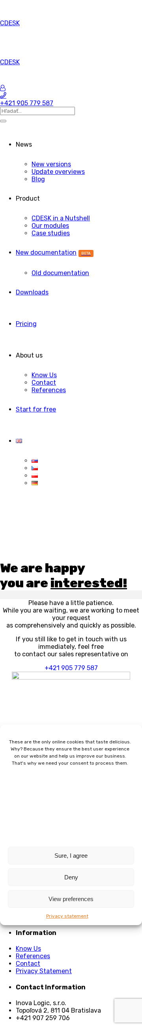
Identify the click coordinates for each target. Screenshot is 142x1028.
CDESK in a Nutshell (61, 218)
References (49, 390)
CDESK (10, 23)
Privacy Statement (44, 971)
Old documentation (60, 273)
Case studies (51, 233)
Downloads (32, 292)
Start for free (36, 409)
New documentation (53, 252)
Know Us (44, 375)
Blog (38, 179)
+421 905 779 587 (71, 668)
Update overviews (58, 171)
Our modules (50, 225)
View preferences (71, 899)
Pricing (26, 324)
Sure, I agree (71, 855)
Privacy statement (67, 916)
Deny (71, 877)
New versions (51, 164)
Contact (44, 382)
